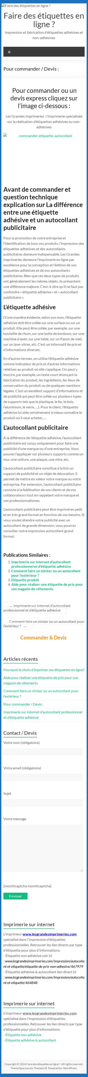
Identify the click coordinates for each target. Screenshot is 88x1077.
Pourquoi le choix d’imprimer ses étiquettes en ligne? (43, 670)
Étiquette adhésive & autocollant (30, 1040)
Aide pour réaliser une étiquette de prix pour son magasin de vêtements (47, 586)
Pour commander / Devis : (23, 704)
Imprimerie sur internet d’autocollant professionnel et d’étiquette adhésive (41, 564)
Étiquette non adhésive (23, 1034)
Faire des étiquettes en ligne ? (44, 20)
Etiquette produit (25, 580)
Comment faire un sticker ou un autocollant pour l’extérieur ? (43, 623)
